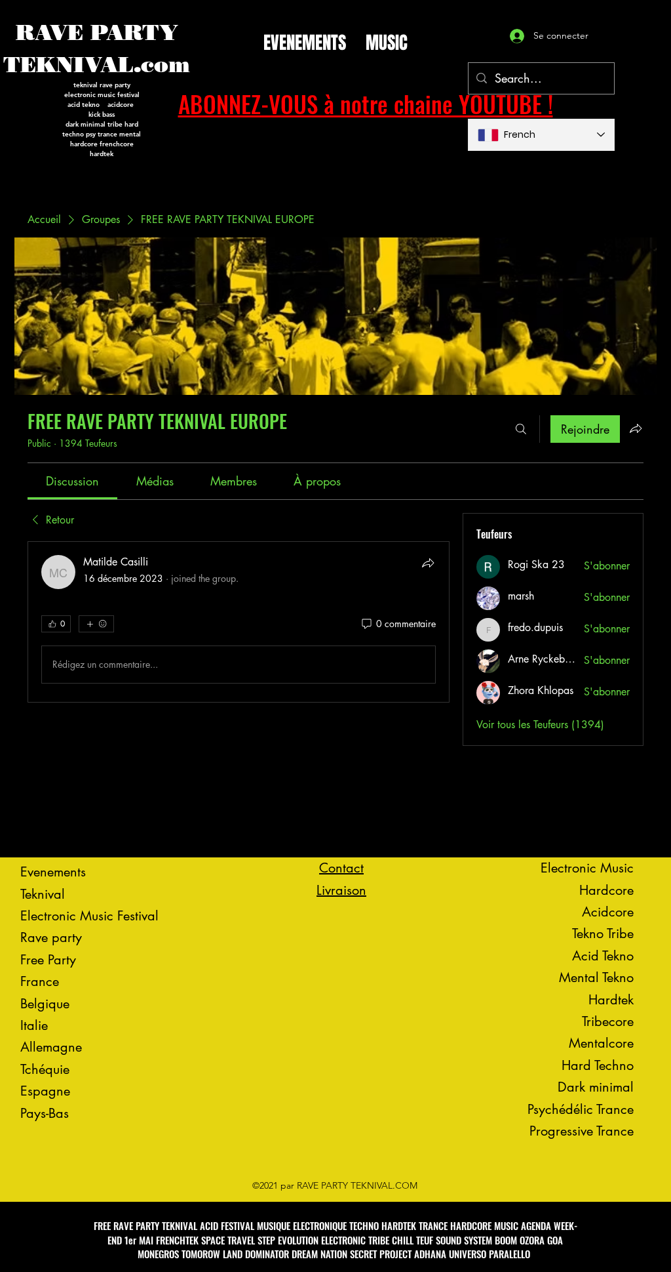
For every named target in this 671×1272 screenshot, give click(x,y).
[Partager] (428, 563)
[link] (72, 481)
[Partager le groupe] (635, 428)
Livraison (341, 890)
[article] (239, 622)
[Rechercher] (521, 429)
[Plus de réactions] (96, 623)
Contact (341, 867)
